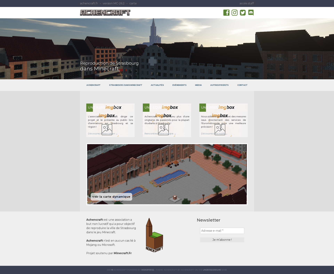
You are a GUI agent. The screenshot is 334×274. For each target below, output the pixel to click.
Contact (242, 85)
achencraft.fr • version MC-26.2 (102, 3)
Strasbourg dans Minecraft (125, 85)
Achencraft (93, 85)
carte (133, 3)
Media (198, 85)
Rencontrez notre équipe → (160, 133)
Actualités (157, 85)
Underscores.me (212, 270)
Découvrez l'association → (103, 133)
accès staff (247, 3)
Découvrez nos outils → (214, 133)
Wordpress (147, 270)
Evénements (179, 85)
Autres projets (219, 85)
